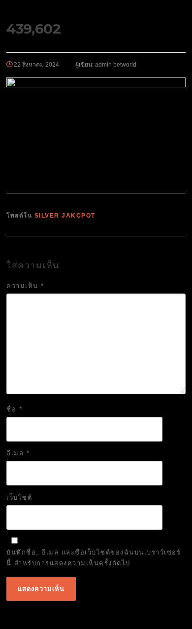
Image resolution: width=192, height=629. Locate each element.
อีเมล (18, 453)
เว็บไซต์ (19, 497)
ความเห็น (25, 286)
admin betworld (115, 64)
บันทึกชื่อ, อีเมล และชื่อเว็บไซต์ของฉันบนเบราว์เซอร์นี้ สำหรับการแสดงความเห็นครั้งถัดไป (93, 558)
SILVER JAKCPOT (65, 215)
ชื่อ (14, 409)
